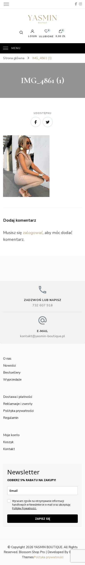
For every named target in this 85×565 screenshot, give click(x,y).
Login (32, 36)
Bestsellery (11, 372)
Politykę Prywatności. (24, 508)
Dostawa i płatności (17, 397)
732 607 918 (42, 305)
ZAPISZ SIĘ (42, 519)
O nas (7, 358)
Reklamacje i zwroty (17, 404)
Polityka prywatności (18, 411)
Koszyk (8, 442)
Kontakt (9, 449)
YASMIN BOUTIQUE (48, 547)
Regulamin (10, 418)
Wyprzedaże (12, 379)
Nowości (9, 365)
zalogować (33, 232)
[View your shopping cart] (60, 32)
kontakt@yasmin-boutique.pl (42, 336)
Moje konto (11, 435)
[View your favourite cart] (46, 32)
